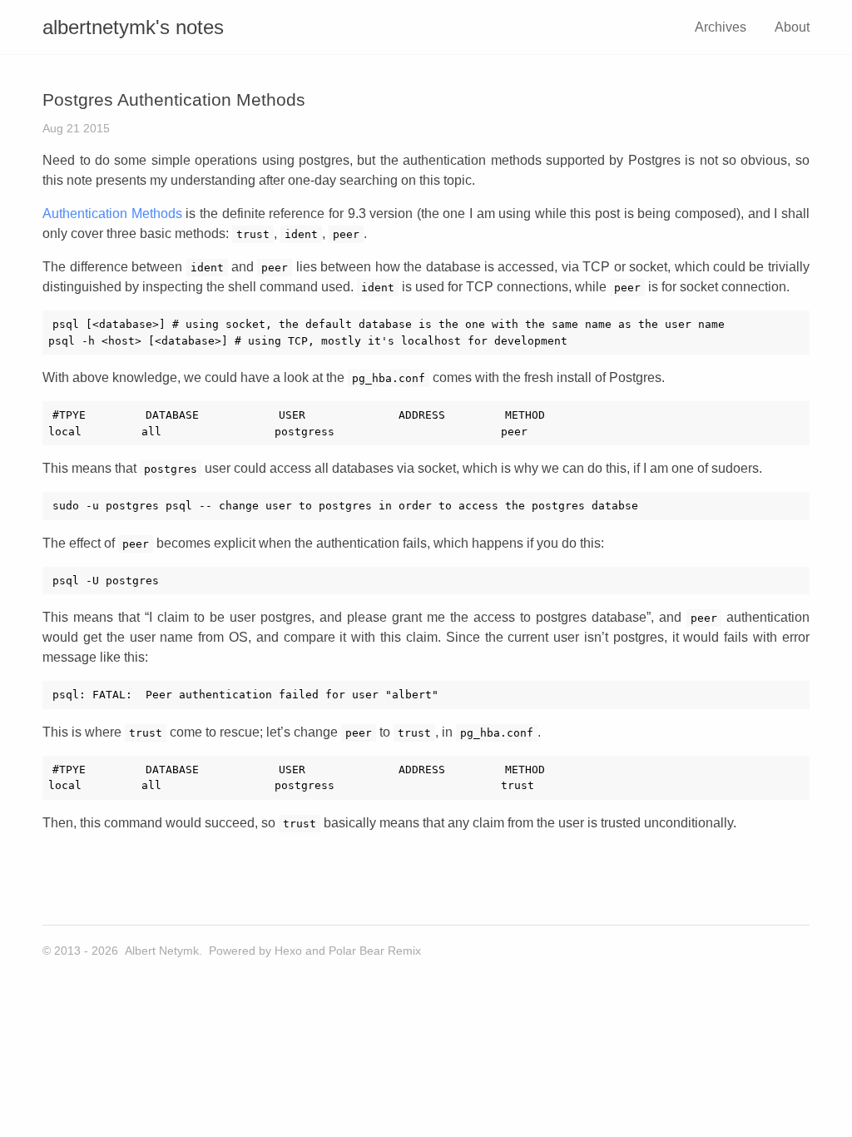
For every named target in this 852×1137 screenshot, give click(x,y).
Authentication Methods (112, 213)
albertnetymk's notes (133, 27)
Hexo (288, 950)
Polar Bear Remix (375, 950)
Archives (720, 27)
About (792, 27)
